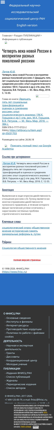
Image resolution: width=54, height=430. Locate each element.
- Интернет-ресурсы (17, 325)
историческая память (25, 230)
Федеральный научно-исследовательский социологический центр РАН (25, 11)
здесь (45, 413)
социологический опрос (16, 227)
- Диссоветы (12, 356)
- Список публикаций (17, 376)
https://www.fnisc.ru (14, 271)
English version (27, 25)
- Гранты (10, 353)
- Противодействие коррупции (23, 329)
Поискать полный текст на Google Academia (26, 147)
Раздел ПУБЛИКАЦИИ (27, 35)
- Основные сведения (18, 318)
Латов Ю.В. (8, 71)
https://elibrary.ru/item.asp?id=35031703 (22, 131)
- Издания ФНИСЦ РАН (18, 373)
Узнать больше (25, 427)
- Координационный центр (21, 360)
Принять (35, 427)
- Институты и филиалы (19, 321)
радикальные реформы (16, 234)
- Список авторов (15, 388)
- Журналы (11, 380)
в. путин (36, 234)
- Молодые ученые (16, 364)
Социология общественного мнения (24, 248)
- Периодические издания (20, 384)
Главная (7, 35)
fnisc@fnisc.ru (39, 399)
